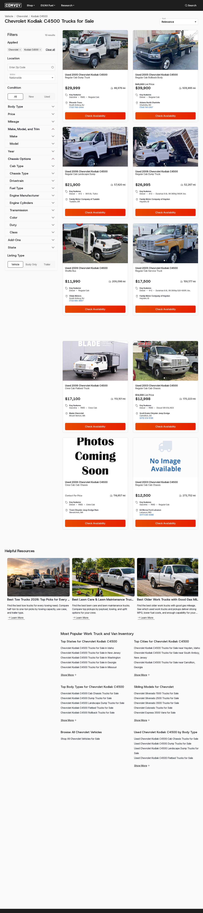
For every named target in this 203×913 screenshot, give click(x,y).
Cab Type (16, 166)
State (12, 247)
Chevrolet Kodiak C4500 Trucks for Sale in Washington (91, 657)
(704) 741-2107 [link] (146, 107)
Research (66, 5)
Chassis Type (19, 173)
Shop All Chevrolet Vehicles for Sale (80, 738)
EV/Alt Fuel (47, 5)
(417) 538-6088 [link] (147, 515)
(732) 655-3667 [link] (76, 301)
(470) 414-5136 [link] (146, 418)
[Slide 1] (94, 67)
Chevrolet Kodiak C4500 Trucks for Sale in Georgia (88, 662)
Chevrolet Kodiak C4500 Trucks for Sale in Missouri (89, 667)
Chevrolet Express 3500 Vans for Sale (155, 712)
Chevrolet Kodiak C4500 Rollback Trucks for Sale (87, 712)
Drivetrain (17, 181)
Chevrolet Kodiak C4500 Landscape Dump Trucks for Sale (92, 702)
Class (13, 232)
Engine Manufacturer (24, 195)
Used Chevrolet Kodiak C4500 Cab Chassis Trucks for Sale (166, 738)
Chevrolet (22, 16)
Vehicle (9, 16)
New (31, 96)
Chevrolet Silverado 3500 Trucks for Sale (156, 702)
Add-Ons (14, 240)
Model (14, 144)
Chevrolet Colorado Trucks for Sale (153, 707)
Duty (13, 225)
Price (11, 114)
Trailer (47, 264)
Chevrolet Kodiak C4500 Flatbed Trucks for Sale (87, 707)
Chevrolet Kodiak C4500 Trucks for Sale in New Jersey (91, 652)
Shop (30, 5)
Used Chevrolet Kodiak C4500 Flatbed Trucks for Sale (163, 757)
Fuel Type (16, 188)
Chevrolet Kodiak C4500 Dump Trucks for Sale (86, 698)
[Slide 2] (96, 67)
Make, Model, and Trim (24, 129)
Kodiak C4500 (39, 16)
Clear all (50, 49)
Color (13, 217)
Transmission (19, 210)
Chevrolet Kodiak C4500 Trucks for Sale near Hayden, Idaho (167, 647)
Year (11, 151)
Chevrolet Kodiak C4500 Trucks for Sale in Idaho (87, 647)
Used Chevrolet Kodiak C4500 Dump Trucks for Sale (162, 743)
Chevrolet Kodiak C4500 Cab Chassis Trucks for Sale (90, 693)
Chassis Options (19, 159)
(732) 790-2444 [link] (76, 107)
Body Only (31, 264)
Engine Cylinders (21, 203)
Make (13, 136)
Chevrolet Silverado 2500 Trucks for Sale (156, 698)
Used (47, 96)
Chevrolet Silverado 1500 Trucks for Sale (156, 693)
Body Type (15, 106)
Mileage (13, 121)
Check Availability (95, 115)
